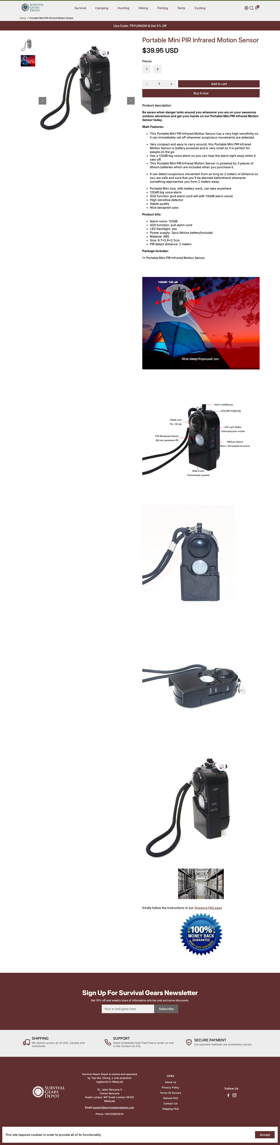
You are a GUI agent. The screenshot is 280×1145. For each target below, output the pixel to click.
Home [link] (23, 18)
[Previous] (42, 101)
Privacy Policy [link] (170, 1087)
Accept (265, 1135)
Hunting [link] (123, 8)
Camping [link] (101, 8)
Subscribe (166, 1009)
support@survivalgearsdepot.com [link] (113, 1107)
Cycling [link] (200, 8)
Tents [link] (181, 8)
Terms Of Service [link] (170, 1092)
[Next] (131, 101)
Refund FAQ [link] (170, 1098)
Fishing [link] (162, 8)
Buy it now (201, 93)
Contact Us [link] (171, 1103)
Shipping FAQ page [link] (208, 908)
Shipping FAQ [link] (170, 1108)
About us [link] (170, 1082)
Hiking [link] (143, 8)
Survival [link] (80, 8)
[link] (32, 11)
